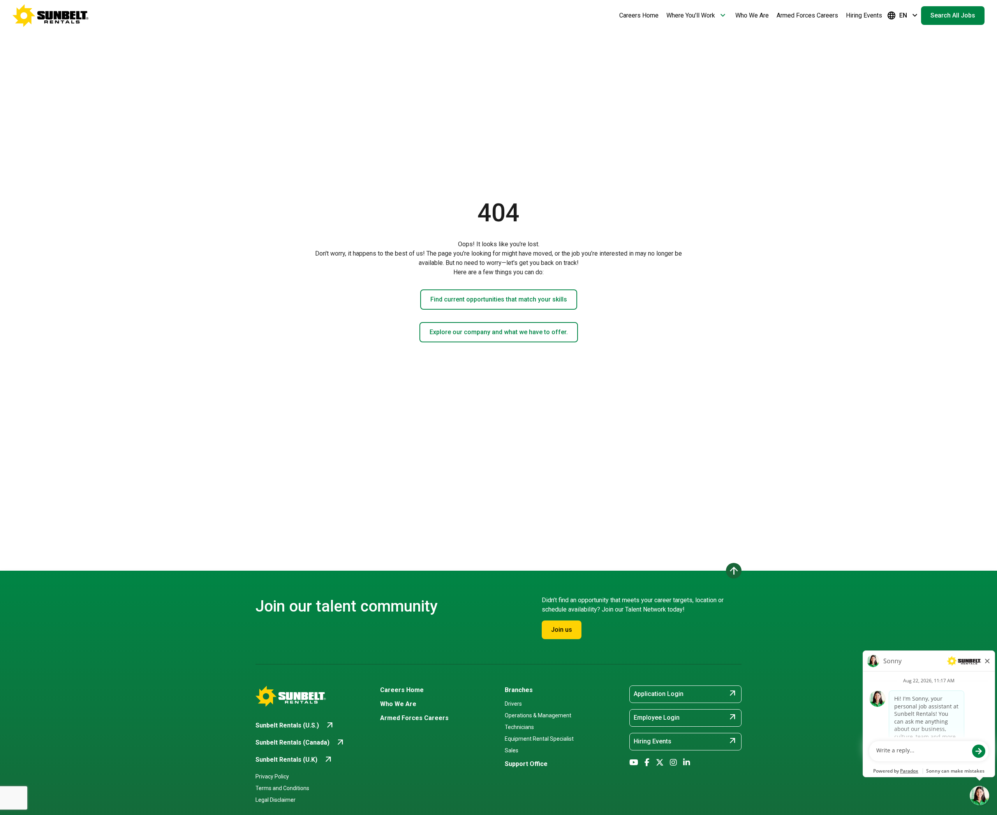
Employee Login (685, 717)
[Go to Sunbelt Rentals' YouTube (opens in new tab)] (633, 762)
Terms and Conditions (282, 788)
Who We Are (752, 15)
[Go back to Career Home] (50, 15)
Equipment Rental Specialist (539, 739)
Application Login (685, 693)
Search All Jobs (952, 15)
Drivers (513, 704)
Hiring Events (864, 15)
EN (903, 15)
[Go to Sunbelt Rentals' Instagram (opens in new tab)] (673, 762)
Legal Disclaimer (275, 800)
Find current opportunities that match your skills (498, 299)
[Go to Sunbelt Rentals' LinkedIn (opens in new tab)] (686, 762)
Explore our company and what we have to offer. (499, 332)
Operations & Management (538, 715)
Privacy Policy (272, 776)
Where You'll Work (696, 15)
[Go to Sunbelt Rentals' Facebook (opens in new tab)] (647, 762)
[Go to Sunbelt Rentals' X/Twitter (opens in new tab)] (660, 762)
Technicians (519, 727)
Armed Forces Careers (807, 15)
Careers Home (639, 15)
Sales (511, 750)
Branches (519, 690)
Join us (561, 629)
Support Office (526, 764)
